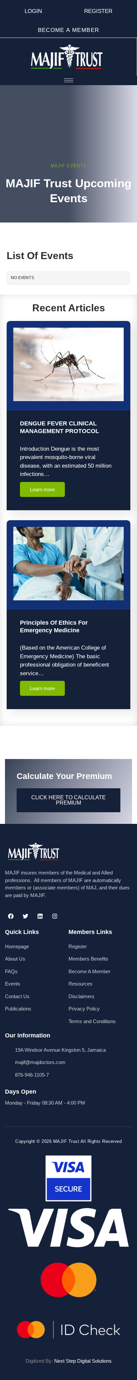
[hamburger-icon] (68, 80)
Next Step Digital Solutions (83, 1361)
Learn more (42, 489)
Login (33, 11)
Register (98, 11)
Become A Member (68, 30)
